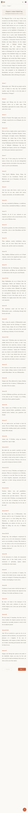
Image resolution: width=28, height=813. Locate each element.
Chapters (4, 5)
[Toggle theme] (22, 2)
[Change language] (25, 2)
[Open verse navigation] (24, 809)
